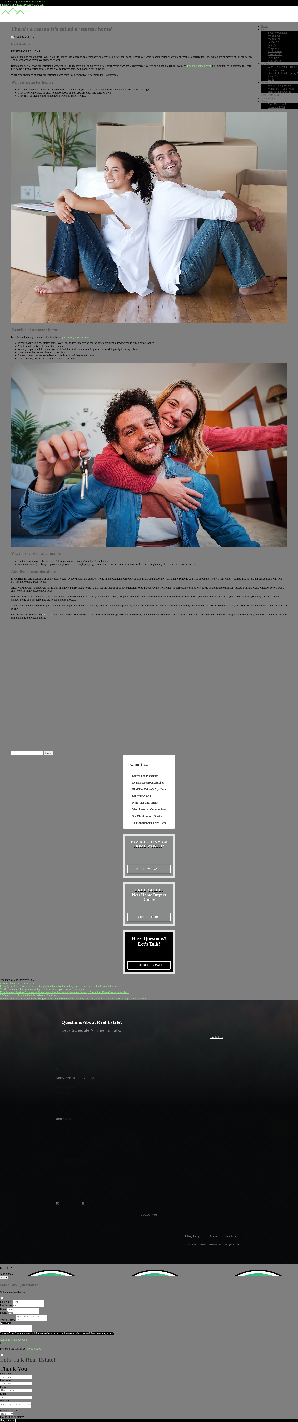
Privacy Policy (192, 1236)
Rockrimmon (275, 51)
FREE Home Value (149, 868)
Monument (274, 38)
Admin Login (233, 1236)
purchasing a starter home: (76, 337)
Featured (265, 29)
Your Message (8, 1319)
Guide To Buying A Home (282, 66)
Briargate (273, 45)
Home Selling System (279, 85)
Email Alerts (274, 76)
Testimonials (268, 97)
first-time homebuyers (199, 65)
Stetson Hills (275, 54)
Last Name (6, 1305)
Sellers (264, 82)
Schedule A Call (276, 107)
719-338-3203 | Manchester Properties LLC (24, 1)
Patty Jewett (274, 60)
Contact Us (216, 1037)
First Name (6, 1301)
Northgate (273, 57)
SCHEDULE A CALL (149, 965)
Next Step (5, 1323)
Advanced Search (277, 69)
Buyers (265, 63)
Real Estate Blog (270, 94)
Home (264, 26)
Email (3, 1309)
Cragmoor (273, 48)
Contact (265, 101)
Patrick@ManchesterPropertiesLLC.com (22, 4)
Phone (3, 1312)
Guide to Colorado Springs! (283, 73)
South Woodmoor (277, 32)
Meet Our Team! (277, 104)
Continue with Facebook (13, 1339)
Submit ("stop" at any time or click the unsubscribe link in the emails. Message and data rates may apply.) (57, 1333)
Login (271, 79)
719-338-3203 (33, 1348)
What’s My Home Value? (281, 88)
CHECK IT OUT (149, 916)
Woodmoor (274, 35)
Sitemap (213, 1236)
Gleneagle (273, 41)
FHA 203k (48, 614)
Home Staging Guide (279, 91)
